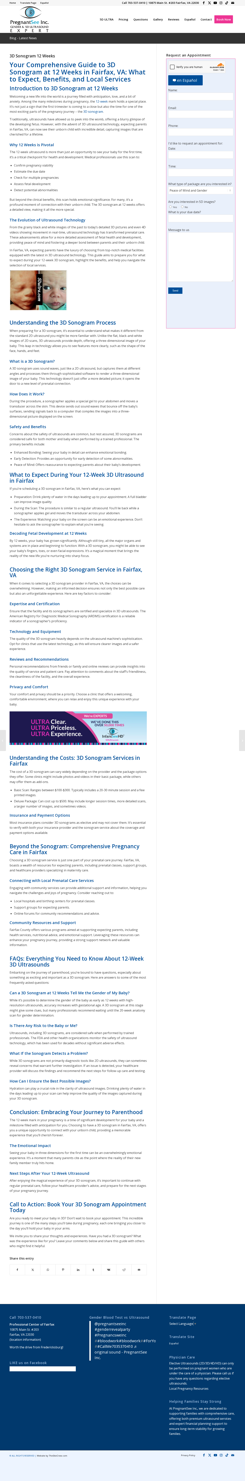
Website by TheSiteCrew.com (52, 1455)
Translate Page (28, 2)
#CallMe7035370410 (115, 1346)
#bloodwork (108, 1340)
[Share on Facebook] (17, 1269)
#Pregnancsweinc (110, 1335)
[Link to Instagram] (221, 3)
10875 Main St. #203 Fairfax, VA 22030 (173, 3)
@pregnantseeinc (110, 1323)
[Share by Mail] (139, 1269)
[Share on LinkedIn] (78, 1269)
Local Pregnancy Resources (188, 1388)
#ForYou (150, 1340)
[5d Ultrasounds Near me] (3, 740)
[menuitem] (14, 3)
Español (44, 2)
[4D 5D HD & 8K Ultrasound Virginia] (29, 19)
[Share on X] (32, 1269)
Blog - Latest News (23, 38)
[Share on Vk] (108, 1269)
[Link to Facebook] (204, 3)
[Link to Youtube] (215, 3)
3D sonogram (93, 111)
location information (25, 1339)
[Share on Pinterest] (63, 1269)
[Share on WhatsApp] (47, 1269)
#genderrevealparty (112, 1329)
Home (13, 2)
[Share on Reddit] (123, 1269)
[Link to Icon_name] (226, 3)
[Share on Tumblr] (93, 1269)
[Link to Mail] (232, 3)
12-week (102, 101)
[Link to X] (209, 3)
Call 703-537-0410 (133, 3)
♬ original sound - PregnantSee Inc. (121, 1352)
